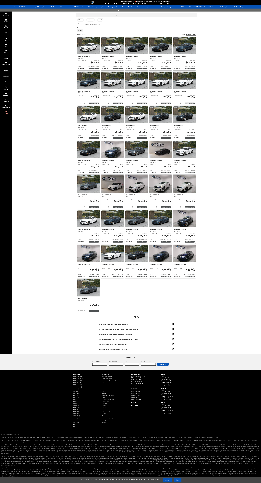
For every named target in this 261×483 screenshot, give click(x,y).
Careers (104, 407)
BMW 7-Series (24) (77, 385)
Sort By (183, 34)
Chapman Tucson (135, 395)
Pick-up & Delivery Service (108, 399)
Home (92, 10)
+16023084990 (139, 384)
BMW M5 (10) (76, 405)
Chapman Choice (135, 391)
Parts (103, 397)
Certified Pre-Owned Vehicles (109, 380)
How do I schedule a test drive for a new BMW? (113, 344)
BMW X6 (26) (76, 418)
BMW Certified (126, 3)
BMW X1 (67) (76, 407)
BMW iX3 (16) (76, 397)
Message (146, 361)
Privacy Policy (105, 420)
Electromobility (105, 387)
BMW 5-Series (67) (77, 382)
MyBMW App (105, 414)
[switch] (80, 30)
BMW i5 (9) (75, 391)
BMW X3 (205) (76, 411)
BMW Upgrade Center (107, 416)
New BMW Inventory (107, 376)
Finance (151, 3)
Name (96, 361)
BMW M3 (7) (76, 401)
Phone (126, 361)
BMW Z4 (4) (76, 426)
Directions (104, 403)
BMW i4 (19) (76, 389)
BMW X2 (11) (76, 409)
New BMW (107, 3)
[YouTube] (137, 405)
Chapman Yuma (135, 397)
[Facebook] (132, 405)
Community (105, 409)
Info (168, 3)
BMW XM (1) (76, 424)
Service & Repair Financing (108, 395)
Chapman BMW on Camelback (126, 1)
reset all (106, 20)
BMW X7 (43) (76, 422)
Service (104, 393)
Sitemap (104, 422)
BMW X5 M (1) (76, 416)
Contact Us (105, 405)
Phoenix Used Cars (136, 399)
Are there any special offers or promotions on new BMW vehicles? (118, 339)
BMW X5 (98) (76, 414)
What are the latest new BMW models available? (113, 324)
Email (113, 361)
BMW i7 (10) (76, 393)
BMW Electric (117, 3)
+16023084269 (138, 382)
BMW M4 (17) (76, 403)
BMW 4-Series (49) (77, 380)
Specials (144, 3)
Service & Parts (160, 3)
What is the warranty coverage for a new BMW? (113, 349)
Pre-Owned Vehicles (107, 378)
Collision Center (106, 401)
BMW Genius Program (107, 411)
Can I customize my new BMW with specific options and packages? (119, 329)
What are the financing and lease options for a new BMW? (116, 334)
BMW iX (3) (75, 395)
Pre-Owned (136, 3)
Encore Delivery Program (108, 418)
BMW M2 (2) (76, 399)
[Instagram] (135, 405)
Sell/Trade (104, 389)
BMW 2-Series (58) (77, 376)
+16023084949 (138, 386)
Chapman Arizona (135, 393)
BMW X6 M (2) (76, 420)
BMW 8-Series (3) (77, 387)
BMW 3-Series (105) (78, 378)
